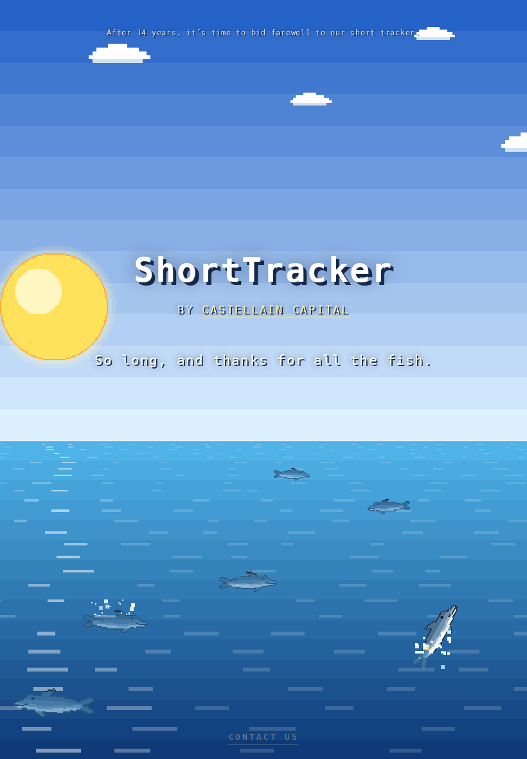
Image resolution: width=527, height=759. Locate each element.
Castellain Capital (276, 309)
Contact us (264, 737)
